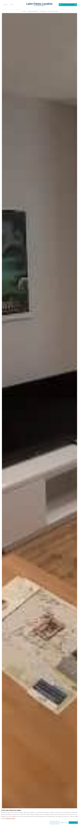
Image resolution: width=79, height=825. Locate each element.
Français (5, 4)
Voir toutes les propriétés (67, 5)
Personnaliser (54, 822)
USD (11, 4)
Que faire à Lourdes (53, 11)
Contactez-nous (43, 11)
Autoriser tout (73, 822)
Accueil (24, 11)
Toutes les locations (32, 11)
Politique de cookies (10, 818)
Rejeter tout (64, 822)
